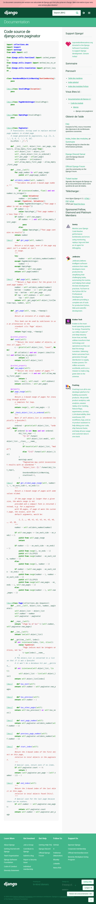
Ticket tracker (72, 178)
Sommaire (70, 142)
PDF (67, 201)
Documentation (17, 22)
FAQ (67, 124)
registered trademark (67, 897)
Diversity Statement (11, 870)
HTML (86, 198)
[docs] (10, 89)
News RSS (57, 868)
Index (68, 138)
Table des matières (75, 78)
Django (11, 13)
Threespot (68, 885)
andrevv (68, 890)
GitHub (56, 845)
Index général (73, 82)
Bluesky (56, 860)
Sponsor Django (74, 845)
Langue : (88, 888)
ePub (72, 201)
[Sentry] (68, 228)
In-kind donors (41, 884)
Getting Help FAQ (45, 845)
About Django (9, 845)
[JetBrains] (68, 261)
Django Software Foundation (23, 897)
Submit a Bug (28, 856)
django (75, 107)
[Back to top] (91, 900)
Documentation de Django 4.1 (79, 99)
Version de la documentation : (80, 894)
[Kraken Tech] (68, 324)
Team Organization (11, 856)
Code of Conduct (10, 866)
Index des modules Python (78, 86)
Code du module (77, 103)
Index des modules (79, 138)
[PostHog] (68, 389)
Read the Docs (79, 204)
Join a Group (28, 845)
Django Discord (44, 849)
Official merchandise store (78, 853)
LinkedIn (56, 864)
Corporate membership (77, 849)
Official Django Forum (75, 166)
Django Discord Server (75, 154)
